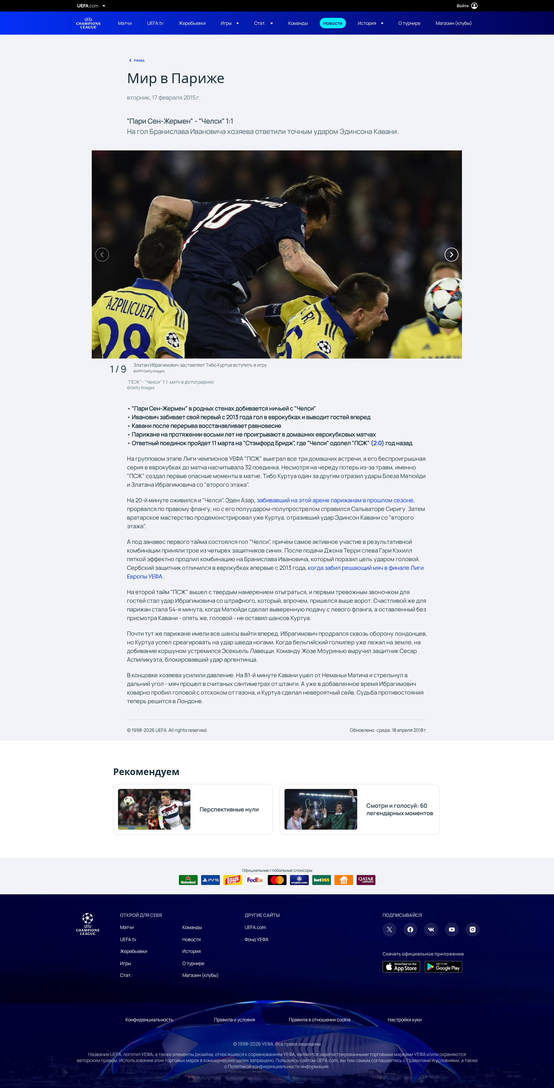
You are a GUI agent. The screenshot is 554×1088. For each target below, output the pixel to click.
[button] (230, 23)
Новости (191, 939)
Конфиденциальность (149, 1019)
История (191, 951)
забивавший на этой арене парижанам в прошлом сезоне (335, 500)
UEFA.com (255, 927)
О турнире (193, 963)
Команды (192, 927)
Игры (125, 963)
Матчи (127, 927)
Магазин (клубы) (200, 975)
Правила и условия (234, 1019)
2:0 (377, 443)
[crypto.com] (299, 880)
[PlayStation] (210, 880)
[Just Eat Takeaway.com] (343, 880)
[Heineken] (188, 880)
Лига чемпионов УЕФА (88, 23)
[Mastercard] (277, 880)
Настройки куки (405, 1019)
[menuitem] (125, 23)
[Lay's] (232, 880)
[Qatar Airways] (366, 880)
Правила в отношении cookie (320, 1019)
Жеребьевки (133, 951)
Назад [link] (139, 60)
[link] (125, 23)
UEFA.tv (128, 939)
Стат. (126, 975)
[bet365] (321, 880)
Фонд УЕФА (256, 939)
